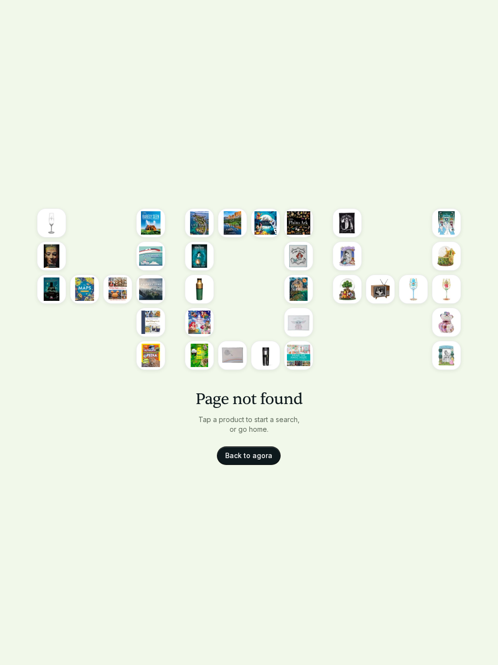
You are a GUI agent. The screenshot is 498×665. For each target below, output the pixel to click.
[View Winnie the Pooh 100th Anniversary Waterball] (347, 289)
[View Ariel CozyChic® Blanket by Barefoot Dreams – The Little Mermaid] (298, 256)
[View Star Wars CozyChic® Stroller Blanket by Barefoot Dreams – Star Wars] (232, 355)
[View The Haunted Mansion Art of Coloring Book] (446, 223)
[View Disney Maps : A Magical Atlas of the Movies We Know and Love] (84, 289)
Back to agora (248, 455)
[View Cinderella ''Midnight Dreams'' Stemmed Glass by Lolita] (413, 289)
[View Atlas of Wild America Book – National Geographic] (232, 223)
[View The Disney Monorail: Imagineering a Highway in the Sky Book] (150, 256)
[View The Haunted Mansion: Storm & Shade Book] (199, 256)
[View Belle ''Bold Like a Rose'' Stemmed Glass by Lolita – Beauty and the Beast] (446, 289)
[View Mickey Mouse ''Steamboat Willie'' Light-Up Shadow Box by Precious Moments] (380, 289)
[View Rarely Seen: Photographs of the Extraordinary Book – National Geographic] (150, 223)
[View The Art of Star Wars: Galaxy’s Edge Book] (150, 289)
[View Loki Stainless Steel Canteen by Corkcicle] (199, 289)
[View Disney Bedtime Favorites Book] (265, 223)
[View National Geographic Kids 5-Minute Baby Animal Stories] (199, 355)
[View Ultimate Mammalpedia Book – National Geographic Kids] (150, 355)
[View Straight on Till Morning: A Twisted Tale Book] (51, 289)
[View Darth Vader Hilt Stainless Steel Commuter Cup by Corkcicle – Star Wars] (265, 355)
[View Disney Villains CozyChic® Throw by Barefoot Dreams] (347, 223)
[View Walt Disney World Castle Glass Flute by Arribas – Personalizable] (51, 223)
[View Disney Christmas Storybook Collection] (199, 322)
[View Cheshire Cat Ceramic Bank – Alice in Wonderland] (446, 322)
